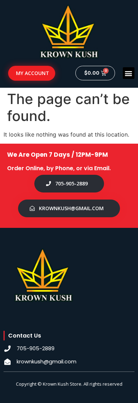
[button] (128, 73)
